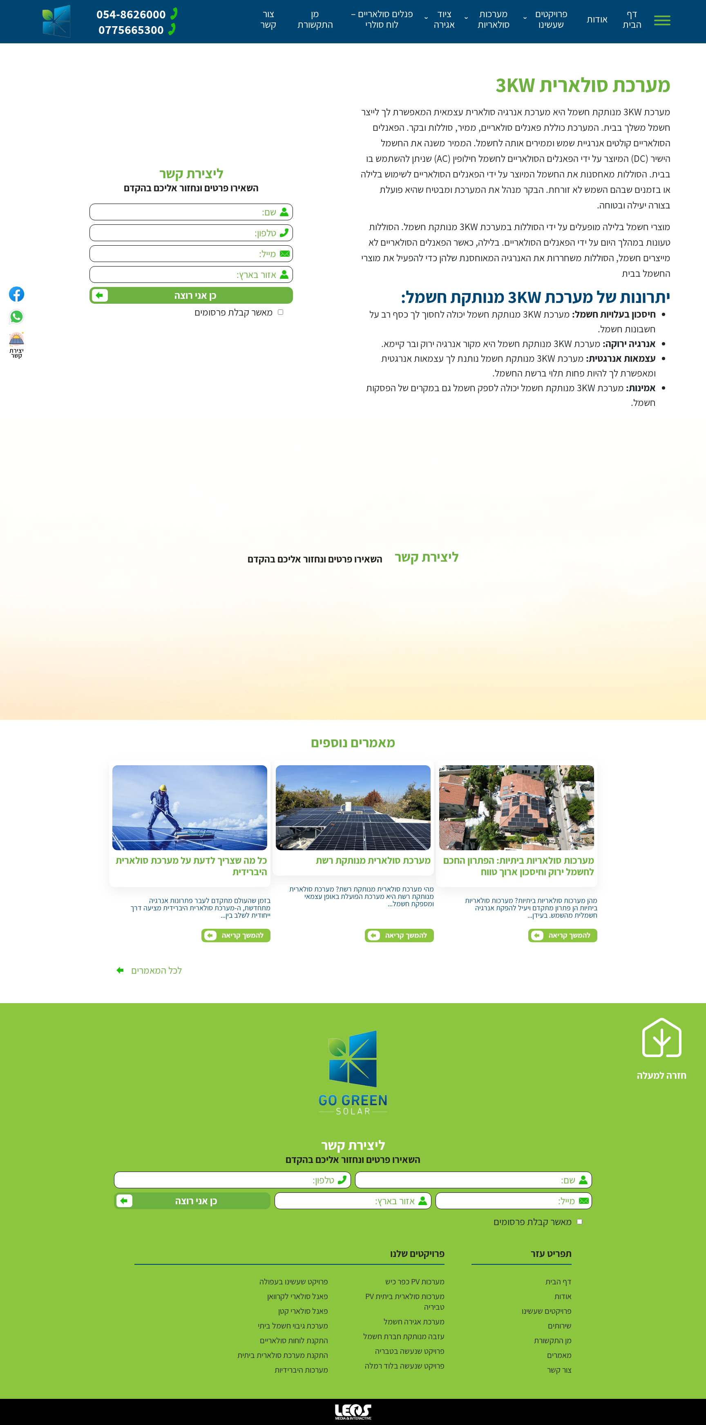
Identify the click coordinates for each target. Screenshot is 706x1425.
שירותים (560, 1325)
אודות (563, 1296)
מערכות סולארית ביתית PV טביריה (405, 1301)
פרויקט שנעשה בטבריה (410, 1351)
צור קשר (559, 1370)
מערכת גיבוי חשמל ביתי (293, 1325)
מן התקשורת (553, 1340)
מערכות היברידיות (301, 1370)
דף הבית (558, 1281)
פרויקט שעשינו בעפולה (293, 1281)
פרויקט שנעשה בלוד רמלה (405, 1365)
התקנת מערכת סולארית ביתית (282, 1355)
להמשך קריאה (569, 935)
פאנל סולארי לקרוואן (297, 1296)
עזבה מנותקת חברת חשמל (404, 1336)
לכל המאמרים (156, 970)
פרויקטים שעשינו (547, 1311)
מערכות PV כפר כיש (415, 1281)
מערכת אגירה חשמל (414, 1321)
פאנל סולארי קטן (303, 1311)
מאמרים (559, 1355)
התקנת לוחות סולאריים (294, 1340)
